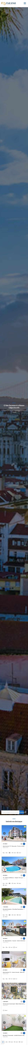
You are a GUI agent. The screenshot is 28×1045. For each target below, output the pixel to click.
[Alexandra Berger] (5, 933)
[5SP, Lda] (8, 3)
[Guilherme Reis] (5, 870)
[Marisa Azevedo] (5, 838)
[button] (4, 833)
